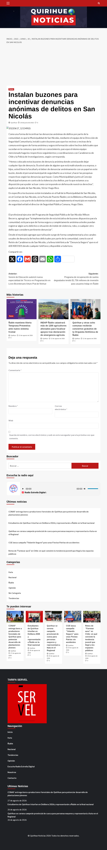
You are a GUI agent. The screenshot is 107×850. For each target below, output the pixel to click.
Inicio (10, 732)
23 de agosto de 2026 (26, 335)
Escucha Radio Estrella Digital (21, 766)
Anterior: (29, 279)
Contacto (12, 778)
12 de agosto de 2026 (90, 338)
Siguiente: (76, 279)
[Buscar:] (40, 466)
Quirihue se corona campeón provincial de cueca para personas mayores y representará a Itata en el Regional (52, 532)
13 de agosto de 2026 (58, 338)
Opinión (12, 588)
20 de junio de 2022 (27, 123)
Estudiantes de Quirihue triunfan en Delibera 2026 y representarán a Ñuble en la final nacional (51, 523)
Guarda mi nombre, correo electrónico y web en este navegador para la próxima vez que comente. (51, 437)
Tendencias (13, 598)
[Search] (98, 3)
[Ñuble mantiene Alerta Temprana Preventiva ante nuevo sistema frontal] (22, 309)
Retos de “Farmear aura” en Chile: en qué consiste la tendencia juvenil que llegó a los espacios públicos (51, 552)
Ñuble (11, 89)
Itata (42, 316)
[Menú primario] (9, 3)
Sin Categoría (14, 593)
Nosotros (12, 772)
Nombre (13, 406)
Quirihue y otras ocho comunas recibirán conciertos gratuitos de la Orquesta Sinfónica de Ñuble (85, 328)
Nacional (12, 577)
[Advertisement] (53, 64)
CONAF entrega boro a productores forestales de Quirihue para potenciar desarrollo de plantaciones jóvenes (48, 513)
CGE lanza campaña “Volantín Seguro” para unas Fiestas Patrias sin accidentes (43, 542)
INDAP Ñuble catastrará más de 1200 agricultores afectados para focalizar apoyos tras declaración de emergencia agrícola (53, 328)
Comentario (15, 370)
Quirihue (14, 123)
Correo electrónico (61, 408)
